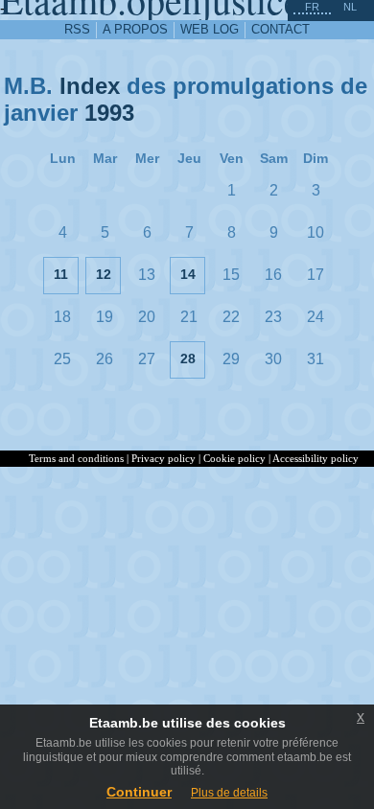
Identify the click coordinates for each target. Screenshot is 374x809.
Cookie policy (234, 458)
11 (61, 274)
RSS (77, 29)
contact (280, 29)
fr (312, 6)
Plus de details (229, 792)
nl (350, 6)
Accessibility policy (315, 458)
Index (89, 86)
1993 (109, 113)
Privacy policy (163, 458)
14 (188, 274)
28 (188, 358)
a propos (135, 29)
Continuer (139, 791)
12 (103, 274)
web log (209, 29)
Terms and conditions (76, 458)
